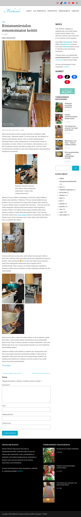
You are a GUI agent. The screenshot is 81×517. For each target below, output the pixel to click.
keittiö (4, 38)
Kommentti (6, 385)
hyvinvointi (62, 192)
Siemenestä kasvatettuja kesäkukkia (68, 105)
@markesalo (68, 42)
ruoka (61, 212)
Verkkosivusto (6, 423)
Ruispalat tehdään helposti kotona (12, 373)
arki (3, 22)
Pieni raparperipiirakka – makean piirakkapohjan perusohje (72, 155)
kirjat (61, 198)
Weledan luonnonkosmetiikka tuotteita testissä (71, 116)
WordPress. (32, 514)
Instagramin (59, 60)
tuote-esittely (63, 215)
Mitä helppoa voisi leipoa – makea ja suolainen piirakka (70, 142)
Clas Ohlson (6, 365)
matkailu (62, 204)
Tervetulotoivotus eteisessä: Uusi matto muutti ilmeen (71, 128)
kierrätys (62, 195)
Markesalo (12, 11)
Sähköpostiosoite (8, 414)
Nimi (4, 406)
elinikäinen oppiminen (66, 190)
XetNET (66, 67)
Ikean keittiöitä (22, 215)
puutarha (62, 206)
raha (60, 209)
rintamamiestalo (10, 38)
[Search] (75, 168)
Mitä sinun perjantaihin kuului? (40, 373)
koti (60, 201)
